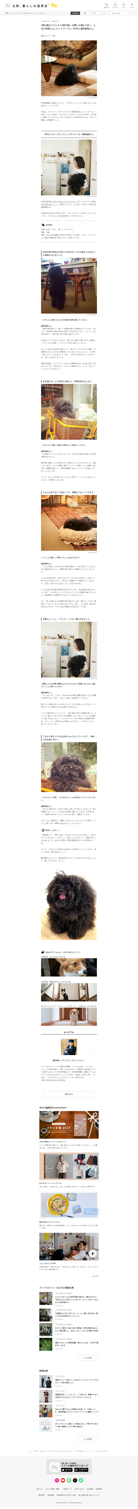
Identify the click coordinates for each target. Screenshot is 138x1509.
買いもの (106, 7)
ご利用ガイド (67, 1489)
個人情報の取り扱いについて (89, 1495)
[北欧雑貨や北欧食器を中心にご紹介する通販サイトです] (30, 5)
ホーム (30, 1451)
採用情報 (51, 1495)
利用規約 (99, 1489)
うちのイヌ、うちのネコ (50, 21)
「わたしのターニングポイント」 (64, 201)
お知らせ (39, 1489)
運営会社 (41, 1495)
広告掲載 (90, 1489)
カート (123, 7)
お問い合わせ (79, 1489)
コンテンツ (115, 7)
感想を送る (69, 1094)
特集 (35, 1451)
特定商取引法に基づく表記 (66, 1495)
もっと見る (88, 1358)
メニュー (132, 7)
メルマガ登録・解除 (52, 1489)
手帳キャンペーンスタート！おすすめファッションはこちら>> (25, 13)
